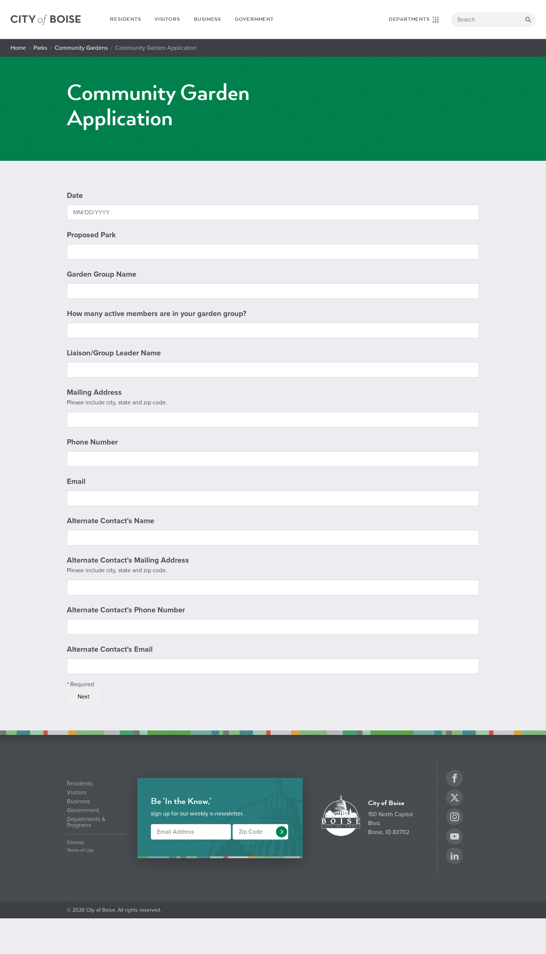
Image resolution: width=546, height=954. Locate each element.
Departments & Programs (86, 822)
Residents (125, 19)
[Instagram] (454, 818)
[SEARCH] (528, 19)
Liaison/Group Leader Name (114, 353)
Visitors (167, 19)
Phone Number (92, 442)
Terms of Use (80, 850)
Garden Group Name (101, 274)
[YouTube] (454, 837)
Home (18, 48)
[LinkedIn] (454, 857)
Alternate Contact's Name (110, 521)
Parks (40, 48)
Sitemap (75, 842)
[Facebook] (454, 779)
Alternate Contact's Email (110, 649)
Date (75, 195)
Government (254, 19)
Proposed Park (91, 235)
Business (207, 19)
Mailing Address (117, 397)
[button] (281, 831)
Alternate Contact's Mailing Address (128, 565)
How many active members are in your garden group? (156, 313)
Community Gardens (81, 48)
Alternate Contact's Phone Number (126, 610)
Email (76, 481)
